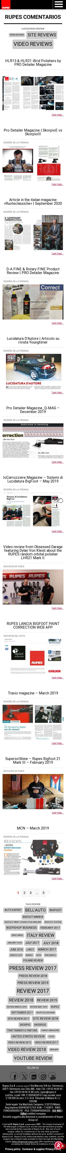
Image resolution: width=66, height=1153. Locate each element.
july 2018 (50, 943)
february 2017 (50, 927)
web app (54, 1049)
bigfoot (55, 910)
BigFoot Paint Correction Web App (23, 922)
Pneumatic (50, 955)
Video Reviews (33, 44)
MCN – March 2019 (33, 828)
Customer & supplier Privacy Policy (41, 1149)
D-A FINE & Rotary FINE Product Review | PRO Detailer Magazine (33, 271)
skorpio (25, 1024)
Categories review (32, 29)
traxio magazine (50, 1030)
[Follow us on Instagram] (42, 1076)
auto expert (13, 910)
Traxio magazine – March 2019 (33, 693)
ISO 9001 (57, 1110)
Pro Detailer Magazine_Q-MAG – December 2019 (33, 410)
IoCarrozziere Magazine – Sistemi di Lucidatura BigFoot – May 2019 (33, 479)
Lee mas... (57, 114)
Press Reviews (17, 35)
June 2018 (16, 949)
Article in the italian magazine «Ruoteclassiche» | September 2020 (33, 202)
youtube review (33, 1058)
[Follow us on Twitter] (23, 1076)
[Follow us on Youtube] (52, 1076)
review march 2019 (17, 1007)
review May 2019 (38, 1007)
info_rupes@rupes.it (45, 1092)
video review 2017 (46, 1042)
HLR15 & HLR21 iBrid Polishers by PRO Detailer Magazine (33, 63)
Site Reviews (41, 35)
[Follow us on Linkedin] (33, 1076)
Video (51, 1036)
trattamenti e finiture (22, 1030)
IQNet (23, 1113)
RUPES (55, 1006)
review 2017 (33, 991)
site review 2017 (18, 1018)
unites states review (28, 1036)
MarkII (29, 955)
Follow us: (33, 1067)
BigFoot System (53, 922)
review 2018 (21, 1000)
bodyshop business (21, 927)
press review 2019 (33, 983)
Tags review (32, 904)
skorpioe (40, 1024)
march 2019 (16, 955)
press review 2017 (33, 968)
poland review (33, 960)
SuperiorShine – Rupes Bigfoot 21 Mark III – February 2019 (32, 760)
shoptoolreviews (45, 1012)
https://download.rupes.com (25, 1141)
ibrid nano (17, 935)
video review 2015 (19, 1042)
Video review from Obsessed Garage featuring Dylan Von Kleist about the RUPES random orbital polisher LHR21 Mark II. (33, 552)
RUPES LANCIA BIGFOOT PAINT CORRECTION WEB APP (33, 625)
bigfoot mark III (33, 916)
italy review (40, 935)
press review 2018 (33, 976)
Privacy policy (12, 1149)
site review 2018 (45, 1018)
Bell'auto (35, 910)
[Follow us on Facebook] (14, 1076)
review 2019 (47, 1000)
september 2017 (22, 1012)
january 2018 (15, 943)
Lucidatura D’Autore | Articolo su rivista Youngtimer (33, 340)
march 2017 (47, 949)
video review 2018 (27, 1049)
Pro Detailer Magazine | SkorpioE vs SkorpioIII (33, 132)
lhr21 (30, 949)
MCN (38, 955)
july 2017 (32, 943)
